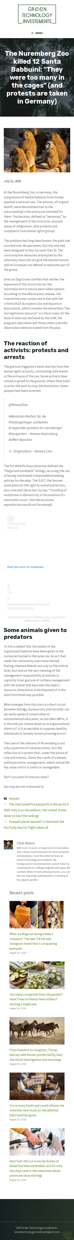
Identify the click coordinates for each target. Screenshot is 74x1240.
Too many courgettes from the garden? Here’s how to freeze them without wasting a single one (36, 999)
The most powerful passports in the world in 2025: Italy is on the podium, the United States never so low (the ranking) (36, 810)
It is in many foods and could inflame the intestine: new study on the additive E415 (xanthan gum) (36, 1110)
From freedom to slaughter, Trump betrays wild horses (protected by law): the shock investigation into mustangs (36, 1055)
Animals (14, 798)
